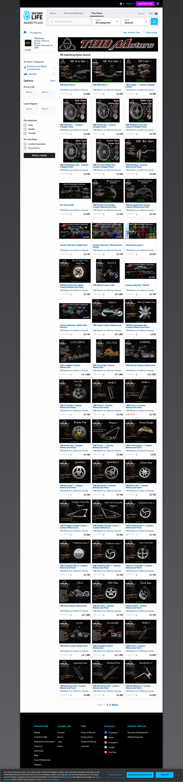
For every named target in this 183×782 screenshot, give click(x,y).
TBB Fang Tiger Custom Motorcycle (103, 366)
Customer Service (88, 741)
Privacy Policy (87, 737)
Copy (30, 125)
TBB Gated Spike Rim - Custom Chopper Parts (74, 166)
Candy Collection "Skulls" (137, 285)
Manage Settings (115, 775)
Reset (52, 81)
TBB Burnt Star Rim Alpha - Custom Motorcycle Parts (72, 286)
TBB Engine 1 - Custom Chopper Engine (140, 86)
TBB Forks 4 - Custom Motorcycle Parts (135, 406)
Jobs (59, 741)
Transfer (32, 133)
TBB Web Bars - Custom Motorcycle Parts (136, 166)
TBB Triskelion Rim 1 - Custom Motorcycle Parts (107, 567)
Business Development (138, 732)
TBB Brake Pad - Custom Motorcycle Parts (71, 446)
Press (59, 746)
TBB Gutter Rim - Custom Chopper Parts (104, 126)
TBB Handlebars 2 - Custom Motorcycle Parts (138, 687)
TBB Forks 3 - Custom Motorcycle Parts (135, 647)
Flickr (111, 737)
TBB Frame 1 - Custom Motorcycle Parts (103, 446)
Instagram (113, 742)
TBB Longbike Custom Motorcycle (70, 366)
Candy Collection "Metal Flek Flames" (73, 326)
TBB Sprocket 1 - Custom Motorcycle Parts (71, 486)
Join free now (145, 3)
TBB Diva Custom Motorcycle (73, 606)
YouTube (112, 752)
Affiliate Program (135, 737)
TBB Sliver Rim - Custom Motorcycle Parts (137, 486)
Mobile (37, 732)
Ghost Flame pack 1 (135, 245)
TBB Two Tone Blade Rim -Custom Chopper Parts (105, 166)
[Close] (178, 775)
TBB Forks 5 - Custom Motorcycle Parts (103, 406)
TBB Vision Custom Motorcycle (107, 325)
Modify (31, 129)
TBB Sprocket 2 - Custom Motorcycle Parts (104, 486)
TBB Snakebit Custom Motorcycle (103, 647)
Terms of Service (88, 732)
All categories (35, 32)
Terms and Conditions (51, 779)
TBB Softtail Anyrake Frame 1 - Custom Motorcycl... (107, 526)
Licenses (85, 746)
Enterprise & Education (44, 741)
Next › (115, 704)
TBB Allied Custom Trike (104, 285)
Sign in (130, 3)
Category (98, 20)
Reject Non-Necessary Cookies (140, 775)
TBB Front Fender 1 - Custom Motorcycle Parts (139, 446)
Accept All (165, 775)
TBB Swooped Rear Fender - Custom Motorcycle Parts (138, 206)
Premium (38, 746)
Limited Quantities (37, 144)
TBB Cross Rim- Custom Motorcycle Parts (71, 406)
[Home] (25, 32)
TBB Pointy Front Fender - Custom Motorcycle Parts (104, 206)
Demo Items (34, 148)
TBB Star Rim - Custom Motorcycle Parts (103, 607)
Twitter (111, 747)
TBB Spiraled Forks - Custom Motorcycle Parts (73, 687)
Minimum (29, 92)
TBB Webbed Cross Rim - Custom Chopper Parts (137, 126)
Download (38, 751)
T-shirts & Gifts (40, 737)
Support (37, 764)
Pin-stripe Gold (67, 205)
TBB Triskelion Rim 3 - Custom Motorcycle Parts (74, 567)
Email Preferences (42, 760)
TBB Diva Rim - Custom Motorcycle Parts (136, 607)
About (60, 737)
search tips (141, 13)
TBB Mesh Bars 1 (100, 85)
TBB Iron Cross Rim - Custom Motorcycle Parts (139, 567)
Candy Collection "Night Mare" (74, 245)
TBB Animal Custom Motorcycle (140, 365)
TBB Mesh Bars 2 (67, 85)
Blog (36, 755)
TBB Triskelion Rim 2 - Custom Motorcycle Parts (139, 526)
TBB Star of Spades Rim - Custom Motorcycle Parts (137, 326)
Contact (60, 732)
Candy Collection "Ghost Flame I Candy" (108, 246)
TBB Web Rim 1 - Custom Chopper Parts (71, 126)
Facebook (113, 732)
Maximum (45, 92)
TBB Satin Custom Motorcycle (74, 646)
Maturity (126, 20)
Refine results (39, 155)
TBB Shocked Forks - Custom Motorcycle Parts (106, 687)
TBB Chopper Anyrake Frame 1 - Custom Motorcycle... (74, 526)
